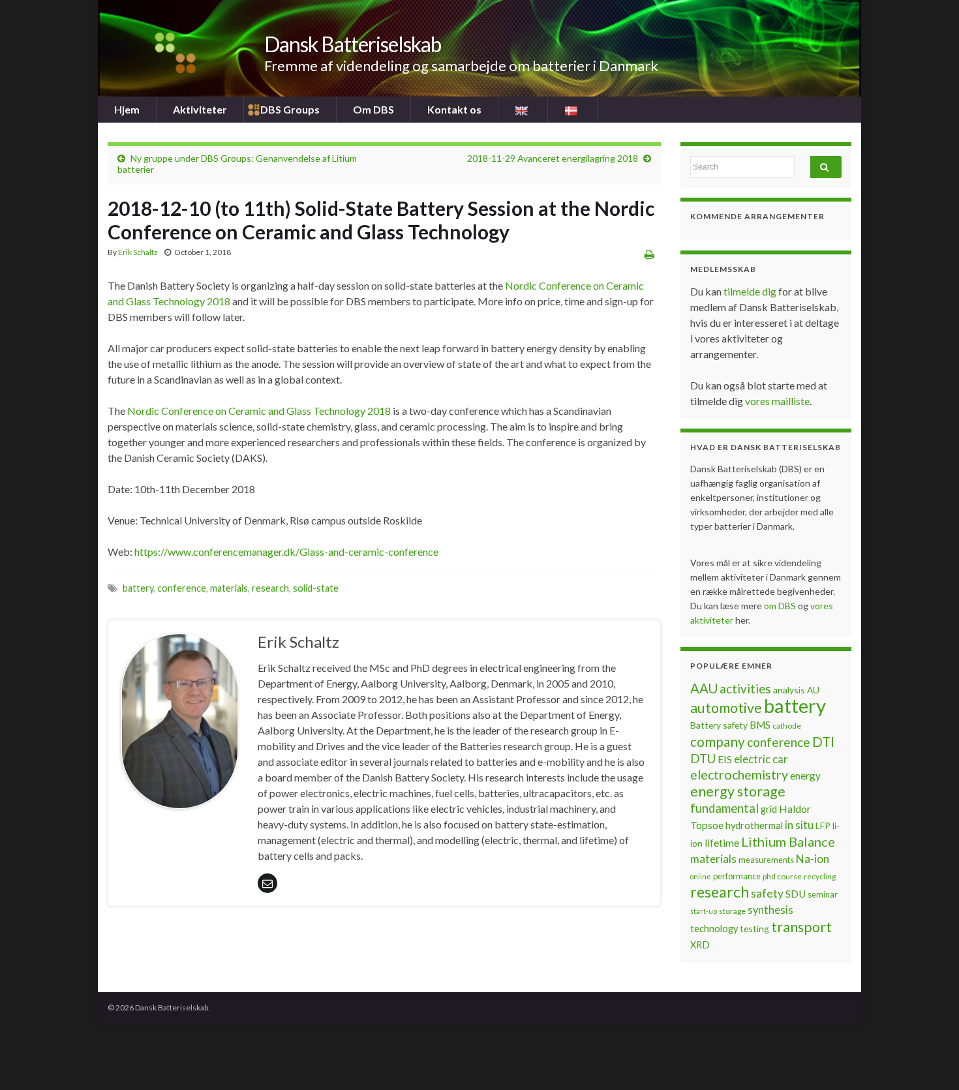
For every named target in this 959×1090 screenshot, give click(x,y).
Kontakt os (454, 109)
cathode (786, 726)
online (700, 876)
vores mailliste (777, 401)
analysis (789, 689)
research (270, 588)
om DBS (781, 605)
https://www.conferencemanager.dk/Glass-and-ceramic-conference (286, 551)
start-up (703, 911)
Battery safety (719, 725)
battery (138, 588)
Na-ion (812, 859)
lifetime (722, 843)
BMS (760, 725)
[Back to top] (929, 1060)
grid (769, 809)
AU (813, 689)
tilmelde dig (750, 291)
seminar (823, 894)
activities (745, 689)
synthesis (770, 909)
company (717, 741)
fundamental (724, 808)
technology (714, 928)
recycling (820, 876)
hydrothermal (754, 825)
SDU (795, 894)
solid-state (316, 588)
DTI (823, 741)
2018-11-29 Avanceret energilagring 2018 (552, 158)
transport (801, 926)
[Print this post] (649, 254)
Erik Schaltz (138, 252)
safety (767, 893)
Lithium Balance (788, 841)
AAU (704, 688)
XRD (700, 944)
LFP (822, 825)
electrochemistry (739, 774)
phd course (782, 876)
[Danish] (572, 110)
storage (732, 911)
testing (754, 928)
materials (229, 588)
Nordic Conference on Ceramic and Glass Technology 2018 (259, 410)
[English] (522, 110)
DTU (703, 758)
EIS (725, 759)
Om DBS (373, 109)
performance (737, 876)
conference (181, 588)
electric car (761, 759)
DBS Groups (290, 109)
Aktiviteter (200, 109)
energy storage (737, 791)
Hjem (127, 109)
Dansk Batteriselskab (352, 44)
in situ (799, 825)
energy (805, 775)
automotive (726, 707)
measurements (766, 860)
